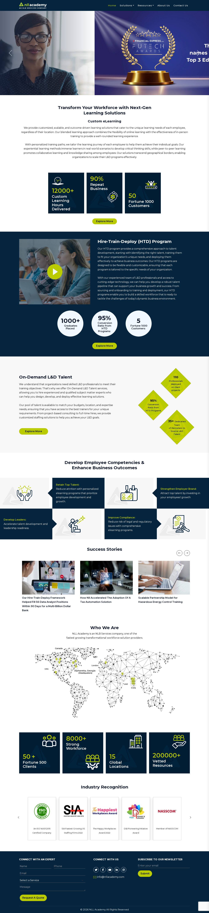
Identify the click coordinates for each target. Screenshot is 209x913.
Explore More (104, 221)
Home (112, 5)
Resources (145, 5)
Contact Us (181, 5)
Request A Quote (33, 897)
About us (163, 5)
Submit (144, 873)
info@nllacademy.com (110, 876)
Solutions (126, 5)
